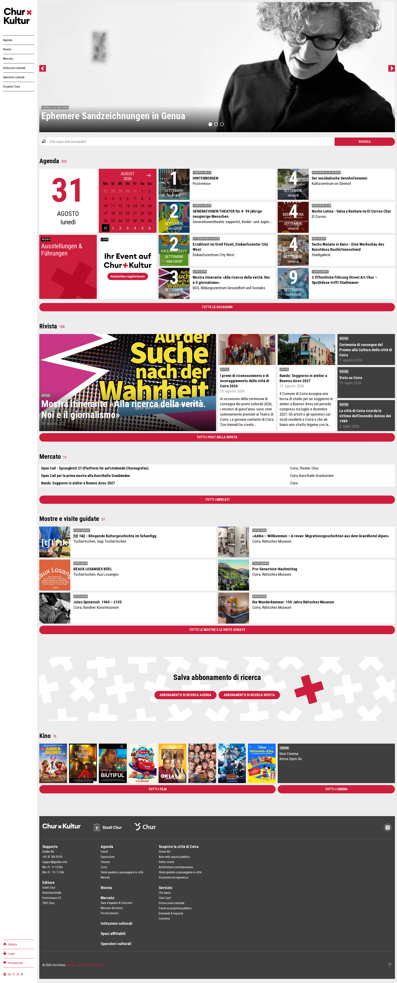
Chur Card (165, 898)
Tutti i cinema (336, 789)
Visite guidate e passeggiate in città (122, 872)
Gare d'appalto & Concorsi (116, 903)
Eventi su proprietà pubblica (175, 908)
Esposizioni (108, 857)
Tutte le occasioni (217, 307)
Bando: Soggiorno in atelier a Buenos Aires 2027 (78, 483)
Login (11, 954)
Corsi (104, 867)
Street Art (165, 851)
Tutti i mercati (217, 500)
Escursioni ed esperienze (173, 877)
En (18, 974)
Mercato (8, 59)
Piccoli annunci (110, 913)
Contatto (164, 918)
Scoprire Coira (11, 86)
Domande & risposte (171, 913)
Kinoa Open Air (291, 758)
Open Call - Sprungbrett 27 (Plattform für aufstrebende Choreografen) (94, 468)
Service (12, 944)
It (22, 974)
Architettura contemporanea (176, 867)
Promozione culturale (171, 903)
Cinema (105, 862)
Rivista (7, 49)
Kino (47, 735)
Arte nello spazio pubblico (174, 857)
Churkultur (18, 16)
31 (106, 228)
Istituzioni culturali (14, 68)
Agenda (7, 40)
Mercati (105, 877)
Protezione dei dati (92, 965)
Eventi (104, 851)
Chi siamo (165, 893)
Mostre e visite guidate (72, 518)
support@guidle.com (54, 862)
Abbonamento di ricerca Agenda (185, 695)
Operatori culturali (13, 77)
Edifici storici (166, 862)
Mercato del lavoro (112, 908)
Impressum (72, 965)
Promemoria (15, 963)
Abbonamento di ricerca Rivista (249, 695)
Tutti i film (157, 789)
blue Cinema (289, 753)
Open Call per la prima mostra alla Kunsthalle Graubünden (85, 475)
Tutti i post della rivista (217, 437)
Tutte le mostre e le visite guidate (217, 630)
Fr (14, 974)
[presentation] (43, 69)
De (9, 974)
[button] (210, 124)
